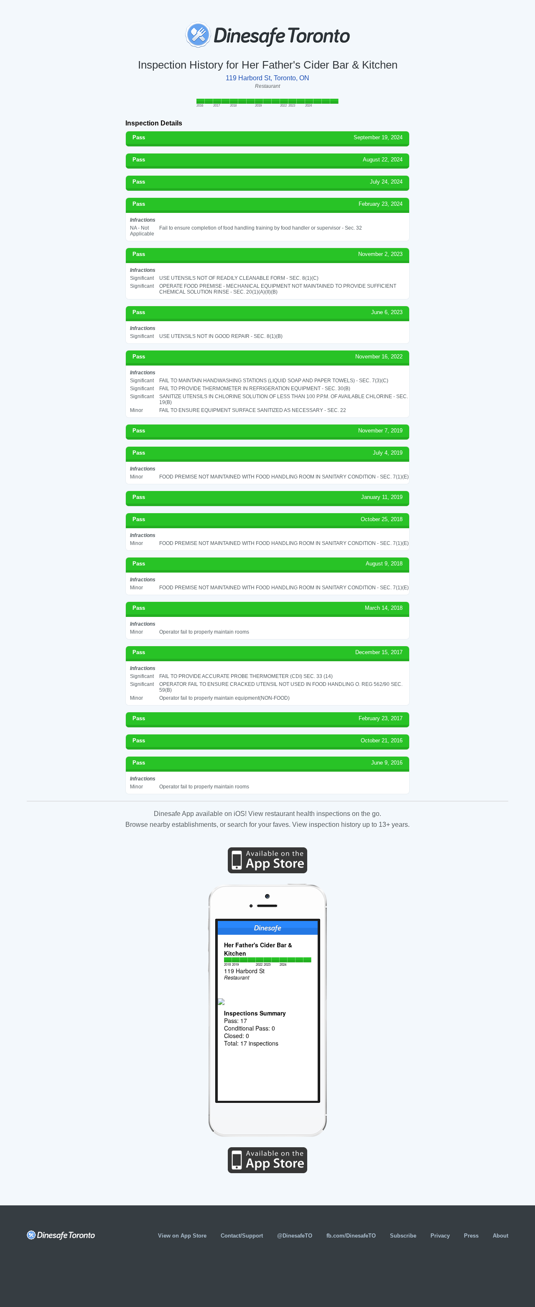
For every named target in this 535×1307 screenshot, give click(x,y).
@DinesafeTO (294, 1236)
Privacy (440, 1236)
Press (471, 1236)
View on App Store (182, 1236)
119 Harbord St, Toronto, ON (267, 78)
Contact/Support (242, 1236)
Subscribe (403, 1236)
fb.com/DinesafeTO (351, 1236)
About (500, 1236)
